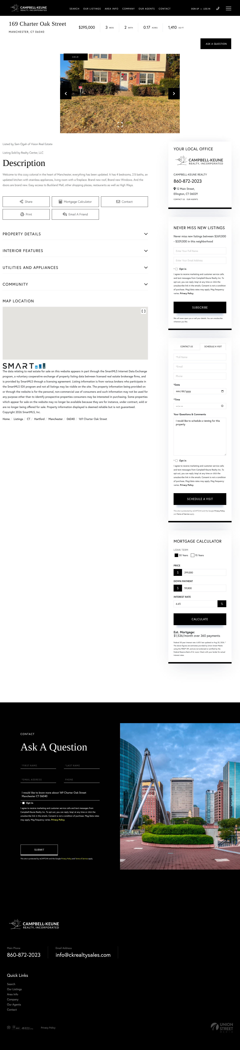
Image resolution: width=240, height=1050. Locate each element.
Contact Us (179, 199)
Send (39, 850)
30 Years (183, 555)
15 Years (199, 555)
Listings (18, 419)
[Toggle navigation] (228, 8)
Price (177, 565)
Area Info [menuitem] (112, 8)
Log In (206, 9)
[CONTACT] (215, 43)
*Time (177, 399)
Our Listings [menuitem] (92, 8)
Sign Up (195, 9)
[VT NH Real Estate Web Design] (222, 1027)
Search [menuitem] (74, 8)
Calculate (200, 619)
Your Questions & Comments (190, 414)
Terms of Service (183, 514)
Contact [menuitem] (165, 8)
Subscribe (200, 307)
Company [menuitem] (128, 8)
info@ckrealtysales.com (83, 954)
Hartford (39, 419)
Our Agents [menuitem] (147, 8)
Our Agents (192, 199)
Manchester (55, 419)
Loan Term (181, 549)
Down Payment (183, 581)
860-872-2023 (188, 181)
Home (6, 419)
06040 (71, 419)
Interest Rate (182, 596)
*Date (177, 384)
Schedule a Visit (213, 346)
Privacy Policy (186, 293)
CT (28, 419)
